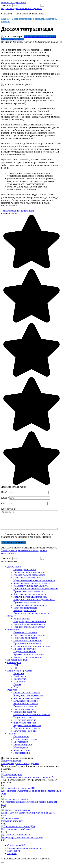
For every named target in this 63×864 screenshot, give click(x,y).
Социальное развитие (24, 711)
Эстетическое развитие (25, 731)
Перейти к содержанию (13, 2)
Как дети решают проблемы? (16, 829)
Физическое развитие (24, 722)
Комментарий (8, 509)
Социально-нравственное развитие (31, 714)
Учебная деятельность (24, 610)
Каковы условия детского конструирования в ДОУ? (28, 812)
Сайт (3, 503)
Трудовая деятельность (25, 607)
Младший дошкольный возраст (29, 621)
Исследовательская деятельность (30, 586)
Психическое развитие (25, 706)
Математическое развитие (27, 698)
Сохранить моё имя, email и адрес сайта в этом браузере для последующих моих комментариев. (27, 535)
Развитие (12, 690)
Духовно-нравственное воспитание (31, 646)
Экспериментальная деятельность (31, 613)
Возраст (11, 616)
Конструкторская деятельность (29, 594)
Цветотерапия (20, 742)
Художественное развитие (27, 725)
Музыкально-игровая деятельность (31, 583)
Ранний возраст (21, 618)
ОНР (16, 665)
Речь (15, 687)
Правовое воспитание (24, 648)
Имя (4, 492)
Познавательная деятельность (28, 572)
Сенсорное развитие (24, 709)
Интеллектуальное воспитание (29, 635)
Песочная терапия (22, 744)
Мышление (19, 681)
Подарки (12, 853)
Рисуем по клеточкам (12, 821)
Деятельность (14, 566)
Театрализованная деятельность (17, 210)
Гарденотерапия (21, 752)
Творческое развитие (24, 717)
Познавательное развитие (26, 692)
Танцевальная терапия (25, 739)
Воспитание (13, 629)
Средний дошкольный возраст (29, 624)
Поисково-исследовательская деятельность (35, 588)
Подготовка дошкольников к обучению (21, 8)
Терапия (11, 733)
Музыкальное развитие (25, 700)
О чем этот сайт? (16, 845)
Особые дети (14, 662)
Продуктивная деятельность (28, 591)
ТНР (15, 668)
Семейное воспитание (25, 632)
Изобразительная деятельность (29, 575)
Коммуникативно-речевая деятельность (34, 599)
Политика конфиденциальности (24, 848)
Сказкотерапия (21, 736)
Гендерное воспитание (25, 638)
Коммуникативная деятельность (30, 596)
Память (17, 684)
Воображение (20, 676)
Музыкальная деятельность (27, 577)
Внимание (18, 673)
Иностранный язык (17, 659)
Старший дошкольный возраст (29, 627)
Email (5, 497)
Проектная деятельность (26, 602)
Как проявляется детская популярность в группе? (27, 777)
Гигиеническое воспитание (27, 640)
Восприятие (19, 679)
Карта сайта (13, 850)
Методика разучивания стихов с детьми (22, 837)
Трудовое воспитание (24, 651)
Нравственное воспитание (27, 643)
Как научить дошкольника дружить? (20, 763)
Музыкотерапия (21, 750)
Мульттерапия (20, 747)
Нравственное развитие (25, 703)
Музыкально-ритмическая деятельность (34, 580)
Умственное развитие (24, 720)
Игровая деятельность (24, 569)
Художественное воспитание (28, 654)
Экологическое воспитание (27, 657)
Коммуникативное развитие (28, 695)
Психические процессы (19, 670)
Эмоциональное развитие (26, 728)
